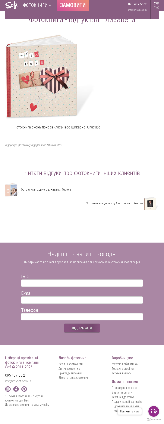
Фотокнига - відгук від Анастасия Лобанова (115, 203)
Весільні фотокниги (71, 364)
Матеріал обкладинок (125, 364)
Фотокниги (36, 5)
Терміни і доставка (123, 397)
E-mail (26, 293)
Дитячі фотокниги (70, 368)
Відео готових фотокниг (73, 377)
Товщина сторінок (123, 368)
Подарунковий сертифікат (128, 401)
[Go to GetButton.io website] (154, 419)
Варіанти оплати (122, 392)
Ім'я (25, 276)
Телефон (29, 310)
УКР (156, 3)
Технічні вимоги (121, 373)
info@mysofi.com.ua (138, 10)
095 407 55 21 (138, 4)
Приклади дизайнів (70, 373)
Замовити (73, 5)
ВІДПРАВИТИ (82, 328)
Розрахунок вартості (125, 387)
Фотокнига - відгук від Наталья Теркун (45, 190)
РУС (156, 8)
